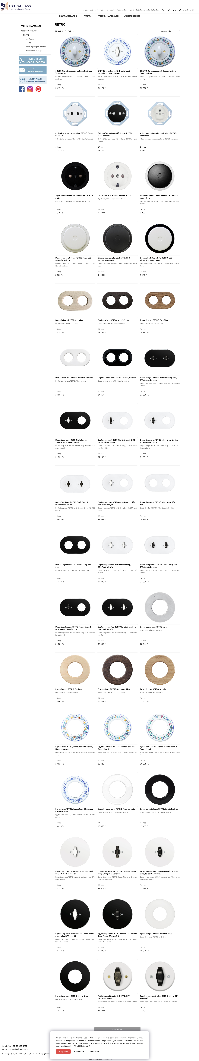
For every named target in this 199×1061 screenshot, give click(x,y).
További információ (82, 1046)
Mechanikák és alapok (34, 50)
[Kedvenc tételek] (169, 9)
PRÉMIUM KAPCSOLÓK (108, 16)
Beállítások (79, 1051)
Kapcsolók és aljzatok (29, 31)
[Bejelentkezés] (174, 9)
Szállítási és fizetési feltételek (147, 10)
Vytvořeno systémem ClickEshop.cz (99, 1060)
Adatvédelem (122, 10)
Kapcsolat (110, 10)
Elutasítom (94, 1051)
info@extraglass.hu (19, 1049)
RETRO (26, 35)
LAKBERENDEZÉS (132, 16)
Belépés (93, 10)
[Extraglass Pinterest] (38, 89)
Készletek (29, 39)
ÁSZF (102, 10)
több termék (117, 1029)
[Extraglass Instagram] (30, 89)
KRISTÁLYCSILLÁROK (68, 16)
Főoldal (84, 10)
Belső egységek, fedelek (35, 46)
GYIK (132, 10)
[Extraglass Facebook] (22, 89)
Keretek (28, 43)
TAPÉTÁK (88, 16)
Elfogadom (63, 1051)
